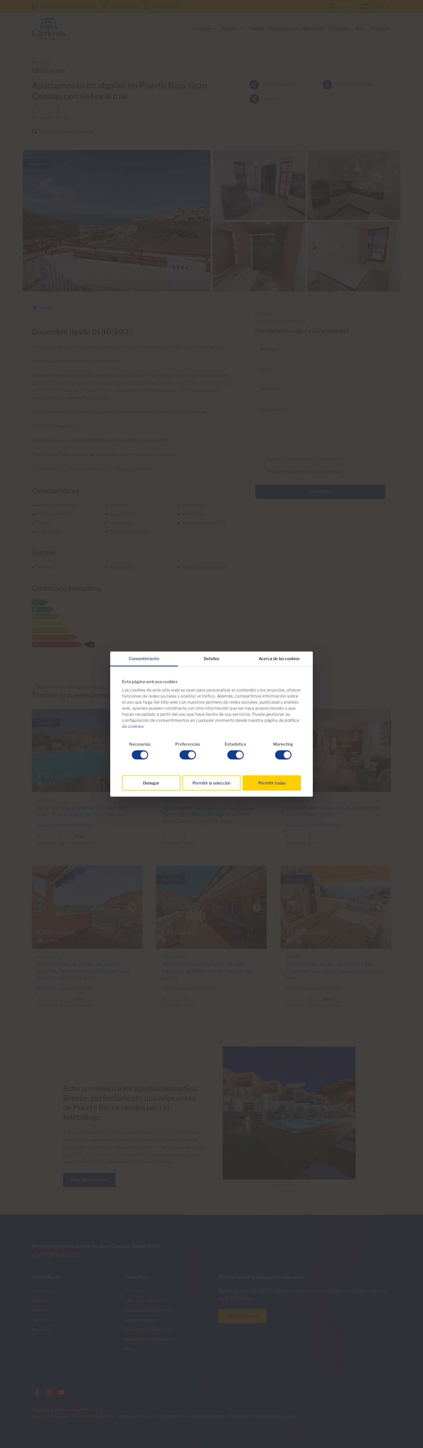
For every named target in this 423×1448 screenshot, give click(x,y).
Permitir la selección (211, 782)
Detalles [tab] (211, 658)
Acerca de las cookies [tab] (279, 658)
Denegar (151, 782)
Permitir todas (271, 782)
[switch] (188, 754)
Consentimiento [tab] (144, 658)
